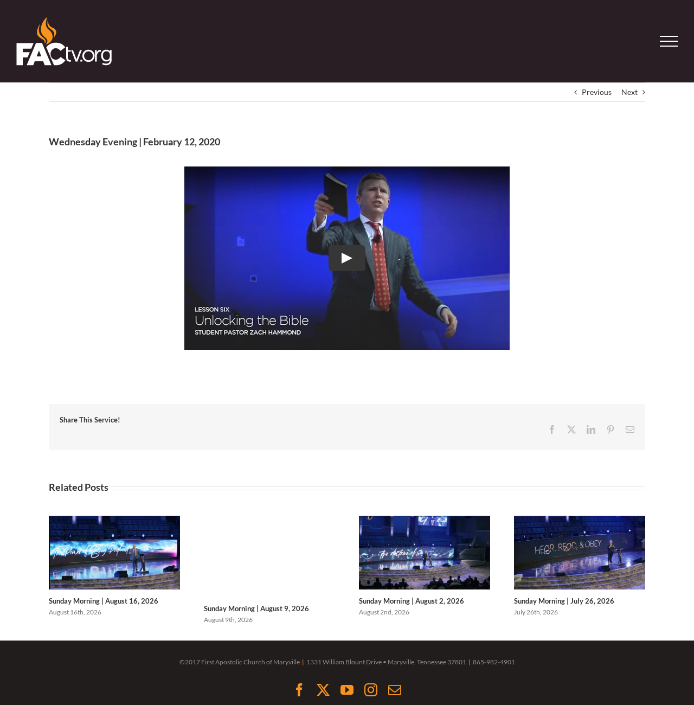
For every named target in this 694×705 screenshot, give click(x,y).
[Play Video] (347, 258)
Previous (597, 92)
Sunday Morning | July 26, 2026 (564, 601)
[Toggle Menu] (669, 41)
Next (629, 92)
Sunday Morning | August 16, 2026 (103, 601)
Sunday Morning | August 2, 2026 (411, 601)
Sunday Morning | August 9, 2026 (256, 608)
